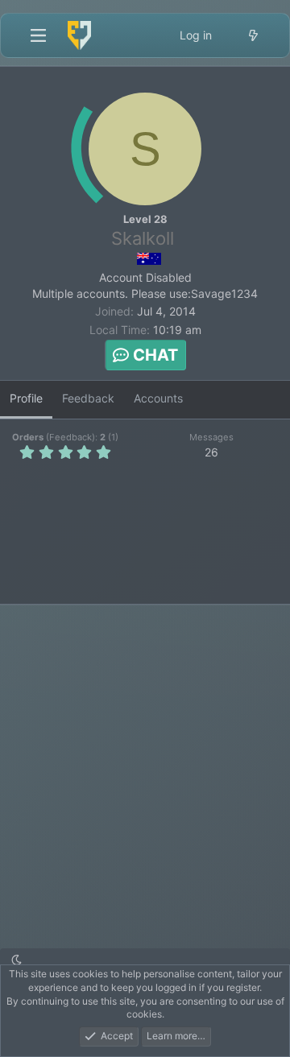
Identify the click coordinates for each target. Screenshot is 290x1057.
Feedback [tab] (88, 398)
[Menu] (38, 35)
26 (211, 452)
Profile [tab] (26, 398)
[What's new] (253, 35)
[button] (16, 960)
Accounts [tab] (158, 398)
